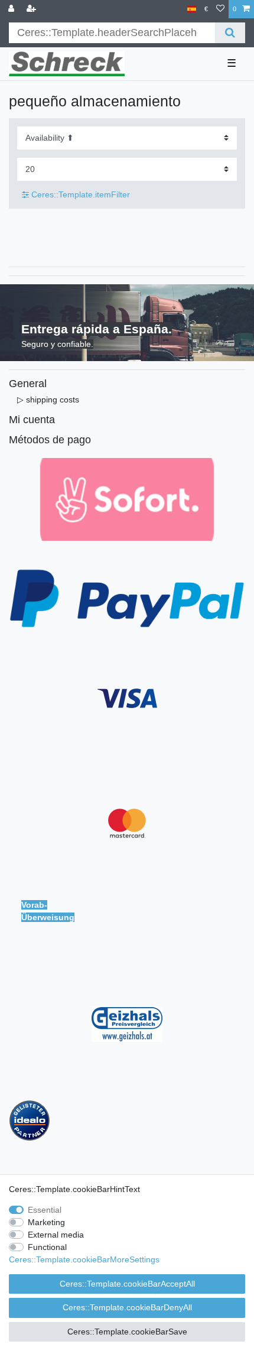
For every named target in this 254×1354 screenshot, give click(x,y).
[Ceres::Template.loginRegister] (32, 9)
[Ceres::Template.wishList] (220, 9)
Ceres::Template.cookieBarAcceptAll (127, 1283)
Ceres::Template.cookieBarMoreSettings (84, 1259)
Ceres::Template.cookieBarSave (127, 1331)
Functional (47, 1247)
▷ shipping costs (48, 399)
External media (56, 1234)
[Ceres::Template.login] (12, 9)
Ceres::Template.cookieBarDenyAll (127, 1307)
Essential (44, 1210)
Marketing (46, 1222)
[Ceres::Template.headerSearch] (230, 32)
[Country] (191, 9)
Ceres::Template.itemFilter (79, 194)
